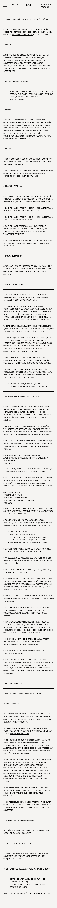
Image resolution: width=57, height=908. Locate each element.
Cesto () (45, 7)
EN (17, 4)
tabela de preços (11, 300)
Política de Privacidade (22, 35)
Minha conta (47, 4)
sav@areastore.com (17, 722)
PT (13, 4)
